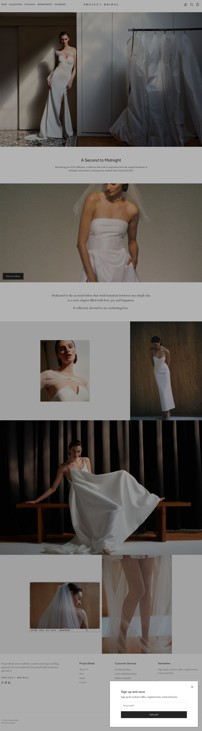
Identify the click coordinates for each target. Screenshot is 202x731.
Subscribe (154, 714)
